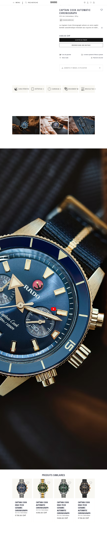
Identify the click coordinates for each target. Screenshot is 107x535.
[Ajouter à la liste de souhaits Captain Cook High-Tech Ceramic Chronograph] (27, 482)
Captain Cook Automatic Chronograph (42, 505)
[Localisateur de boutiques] (84, 2)
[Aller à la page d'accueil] (53, 3)
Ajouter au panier (81, 40)
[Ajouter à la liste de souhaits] (101, 9)
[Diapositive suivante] (92, 126)
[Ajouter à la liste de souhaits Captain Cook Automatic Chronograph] (48, 482)
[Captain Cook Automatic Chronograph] (43, 488)
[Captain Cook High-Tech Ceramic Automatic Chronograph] (64, 488)
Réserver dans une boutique (81, 45)
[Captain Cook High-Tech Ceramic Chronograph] (22, 488)
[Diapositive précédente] (14, 126)
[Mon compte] (87, 2)
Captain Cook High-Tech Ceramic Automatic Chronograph (63, 507)
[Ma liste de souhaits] (90, 2)
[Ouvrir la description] (102, 28)
